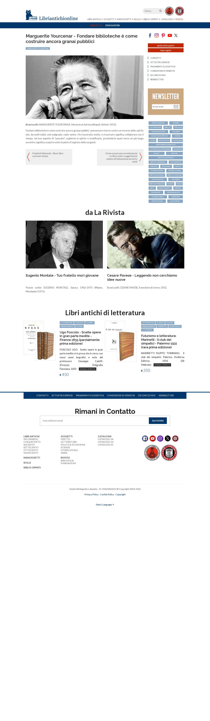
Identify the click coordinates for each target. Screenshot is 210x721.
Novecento (164, 140)
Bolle (137, 19)
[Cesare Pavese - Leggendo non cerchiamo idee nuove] (145, 244)
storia (177, 136)
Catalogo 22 (105, 444)
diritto (168, 127)
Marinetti (162, 326)
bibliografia (164, 188)
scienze (174, 153)
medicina (176, 197)
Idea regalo (165, 50)
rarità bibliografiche (166, 144)
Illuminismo (175, 162)
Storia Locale (69, 450)
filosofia (177, 149)
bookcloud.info (110, 499)
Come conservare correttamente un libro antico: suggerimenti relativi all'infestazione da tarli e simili (121, 157)
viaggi (179, 184)
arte (152, 188)
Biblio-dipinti (151, 19)
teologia (166, 166)
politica (178, 127)
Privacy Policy (91, 494)
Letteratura (69, 441)
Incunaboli (31, 439)
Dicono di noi (158, 75)
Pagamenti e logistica (162, 66)
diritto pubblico (156, 184)
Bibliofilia (96, 25)
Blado (156, 153)
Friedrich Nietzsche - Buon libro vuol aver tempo (47, 154)
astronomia (157, 201)
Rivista (179, 19)
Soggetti (109, 19)
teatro (170, 184)
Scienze (65, 447)
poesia (152, 140)
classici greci (158, 197)
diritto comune (175, 175)
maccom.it (96, 499)
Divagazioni (112, 25)
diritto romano (157, 175)
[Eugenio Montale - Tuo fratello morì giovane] (64, 244)
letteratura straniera (160, 149)
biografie (155, 192)
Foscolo (79, 322)
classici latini (157, 170)
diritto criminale (158, 162)
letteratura (155, 127)
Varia (64, 452)
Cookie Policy (107, 494)
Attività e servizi (160, 62)
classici (176, 123)
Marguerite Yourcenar (37, 48)
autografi (175, 201)
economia (177, 140)
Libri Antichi (94, 19)
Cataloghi (167, 19)
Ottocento (31, 450)
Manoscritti (124, 19)
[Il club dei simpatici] (115, 335)
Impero (178, 188)
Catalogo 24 (105, 439)
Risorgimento (173, 192)
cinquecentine (158, 131)
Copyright (121, 494)
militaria (176, 179)
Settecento (31, 447)
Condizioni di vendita (162, 70)
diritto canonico (166, 157)
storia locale (174, 170)
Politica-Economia (73, 444)
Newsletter (157, 79)
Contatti (155, 58)
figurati (176, 131)
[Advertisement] (85, 540)
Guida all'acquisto (165, 45)
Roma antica (158, 179)
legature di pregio (159, 136)
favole (178, 166)
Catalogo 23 (105, 441)
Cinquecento (32, 441)
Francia (153, 166)
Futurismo (147, 330)
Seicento (29, 444)
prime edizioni (158, 123)
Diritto (65, 439)
